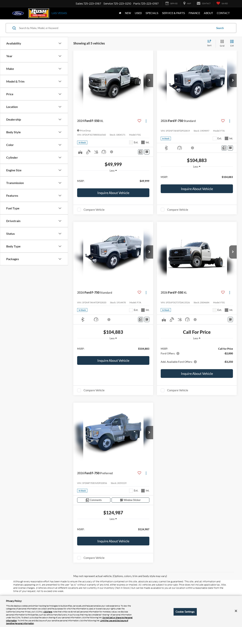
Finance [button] (194, 13)
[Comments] (140, 151)
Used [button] (138, 13)
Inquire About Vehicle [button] (113, 193)
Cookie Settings (185, 612)
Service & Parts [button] (173, 13)
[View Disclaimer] (112, 152)
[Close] (236, 611)
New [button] (128, 13)
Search (220, 28)
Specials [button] (152, 13)
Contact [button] (223, 13)
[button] (149, 80)
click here (47, 611)
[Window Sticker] (146, 151)
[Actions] (146, 121)
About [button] (208, 13)
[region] (113, 180)
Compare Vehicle (94, 209)
